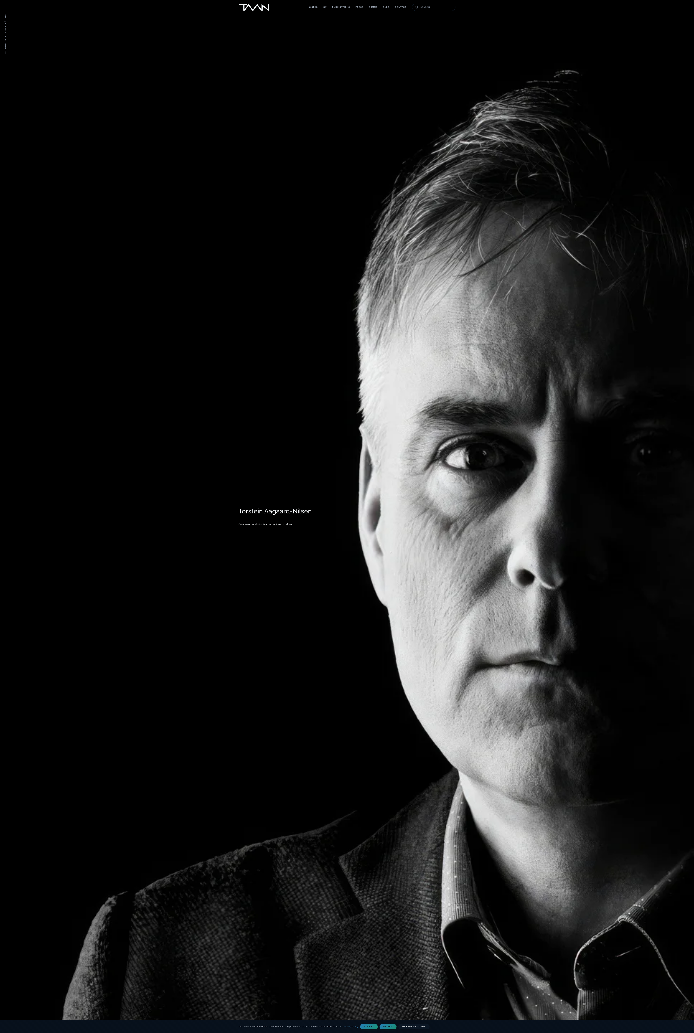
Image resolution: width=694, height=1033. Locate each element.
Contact (401, 7)
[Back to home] (254, 7)
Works (313, 7)
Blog (386, 7)
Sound (373, 7)
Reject (388, 1026)
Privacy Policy (350, 1026)
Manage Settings (414, 1026)
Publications (341, 7)
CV (325, 7)
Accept (369, 1026)
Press (359, 7)
